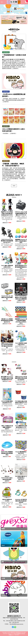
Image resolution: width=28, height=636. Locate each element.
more (14, 185)
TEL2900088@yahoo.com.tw (16, 624)
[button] (26, 9)
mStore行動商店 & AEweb (19, 633)
